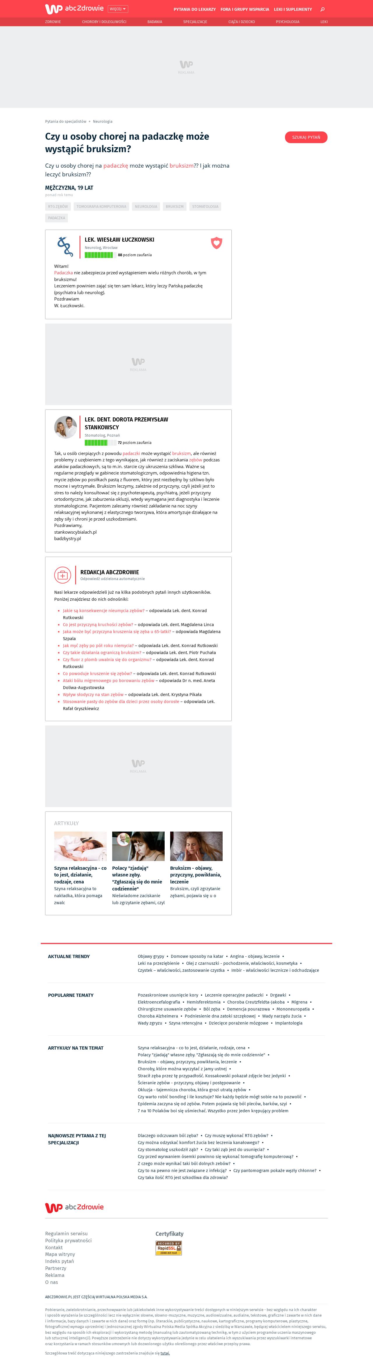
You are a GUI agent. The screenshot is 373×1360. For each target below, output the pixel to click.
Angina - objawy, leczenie (255, 956)
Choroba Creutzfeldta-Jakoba (256, 1002)
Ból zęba (211, 1009)
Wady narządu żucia (282, 1016)
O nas (51, 1282)
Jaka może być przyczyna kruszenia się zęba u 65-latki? (117, 631)
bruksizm (182, 165)
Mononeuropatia (293, 1009)
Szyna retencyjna (185, 1023)
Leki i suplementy (293, 9)
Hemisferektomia (204, 1002)
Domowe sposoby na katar (197, 956)
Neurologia (102, 121)
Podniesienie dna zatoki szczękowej (220, 1016)
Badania (154, 21)
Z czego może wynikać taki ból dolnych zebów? (184, 1163)
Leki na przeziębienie (159, 963)
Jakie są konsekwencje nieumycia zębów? (104, 610)
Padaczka (56, 218)
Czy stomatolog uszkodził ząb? (168, 1149)
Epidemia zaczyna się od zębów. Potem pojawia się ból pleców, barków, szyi (212, 1104)
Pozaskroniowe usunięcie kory (168, 995)
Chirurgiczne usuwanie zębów (167, 1009)
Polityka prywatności (68, 1240)
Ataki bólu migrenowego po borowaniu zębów (108, 680)
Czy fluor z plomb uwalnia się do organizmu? (107, 659)
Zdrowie (53, 21)
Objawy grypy (151, 956)
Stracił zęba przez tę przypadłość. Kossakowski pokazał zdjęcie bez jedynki (212, 1076)
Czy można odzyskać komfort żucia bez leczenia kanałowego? (198, 1142)
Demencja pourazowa (248, 1009)
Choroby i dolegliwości (104, 21)
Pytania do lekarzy (195, 9)
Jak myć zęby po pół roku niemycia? (98, 645)
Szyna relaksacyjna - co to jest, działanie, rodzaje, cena (191, 1048)
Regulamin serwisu (66, 1233)
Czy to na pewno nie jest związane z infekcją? (182, 1170)
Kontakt (54, 1247)
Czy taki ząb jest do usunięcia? (235, 1149)
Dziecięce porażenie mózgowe (238, 1023)
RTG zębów (58, 206)
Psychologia (287, 21)
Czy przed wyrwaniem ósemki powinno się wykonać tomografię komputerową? (215, 1156)
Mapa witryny (60, 1254)
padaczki (131, 453)
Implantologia (288, 1023)
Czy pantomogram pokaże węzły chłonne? (274, 1170)
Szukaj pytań (306, 137)
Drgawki (278, 995)
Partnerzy (55, 1268)
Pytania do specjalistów (66, 121)
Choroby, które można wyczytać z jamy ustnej (182, 1069)
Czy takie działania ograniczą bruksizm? (102, 652)
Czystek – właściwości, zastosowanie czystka (181, 970)
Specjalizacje (195, 21)
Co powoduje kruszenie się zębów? (98, 673)
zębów (195, 460)
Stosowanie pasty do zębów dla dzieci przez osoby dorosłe (121, 701)
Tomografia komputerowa (101, 206)
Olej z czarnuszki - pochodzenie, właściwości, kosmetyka (242, 963)
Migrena (299, 1002)
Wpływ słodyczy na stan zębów (93, 694)
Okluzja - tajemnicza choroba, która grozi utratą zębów (192, 1090)
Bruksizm (175, 206)
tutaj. (165, 1353)
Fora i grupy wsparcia (245, 9)
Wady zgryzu (150, 1023)
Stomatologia (205, 206)
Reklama (54, 1275)
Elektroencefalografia (159, 1002)
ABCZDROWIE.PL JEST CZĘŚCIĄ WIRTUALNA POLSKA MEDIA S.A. (96, 1297)
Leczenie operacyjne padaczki (234, 995)
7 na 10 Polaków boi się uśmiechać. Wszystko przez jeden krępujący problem (213, 1111)
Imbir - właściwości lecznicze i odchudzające (275, 970)
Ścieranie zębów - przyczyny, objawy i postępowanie (189, 1083)
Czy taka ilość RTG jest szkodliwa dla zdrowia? (183, 1177)
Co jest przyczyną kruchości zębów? (98, 624)
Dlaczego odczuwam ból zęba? (168, 1135)
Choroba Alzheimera (158, 1016)
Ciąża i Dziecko (241, 21)
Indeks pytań (59, 1261)
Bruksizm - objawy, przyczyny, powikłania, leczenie (187, 1062)
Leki (324, 21)
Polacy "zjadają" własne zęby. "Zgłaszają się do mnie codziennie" (201, 1055)
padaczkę (115, 165)
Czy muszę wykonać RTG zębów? (236, 1135)
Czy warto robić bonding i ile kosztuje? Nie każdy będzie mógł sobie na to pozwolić (220, 1097)
